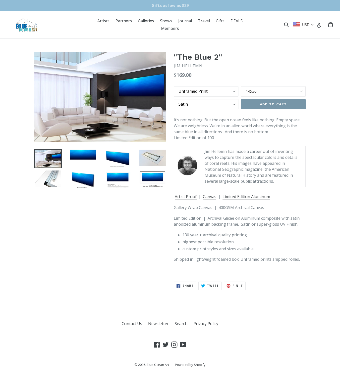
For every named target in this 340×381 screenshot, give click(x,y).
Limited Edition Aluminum (246, 196)
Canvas (209, 196)
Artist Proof (186, 196)
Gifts (220, 21)
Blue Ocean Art (158, 364)
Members (170, 28)
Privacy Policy (205, 323)
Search (181, 323)
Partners (123, 21)
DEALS (236, 21)
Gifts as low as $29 (170, 5)
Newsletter (158, 323)
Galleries (146, 21)
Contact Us (132, 323)
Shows (166, 21)
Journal (185, 21)
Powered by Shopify (190, 364)
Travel (204, 21)
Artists (103, 21)
